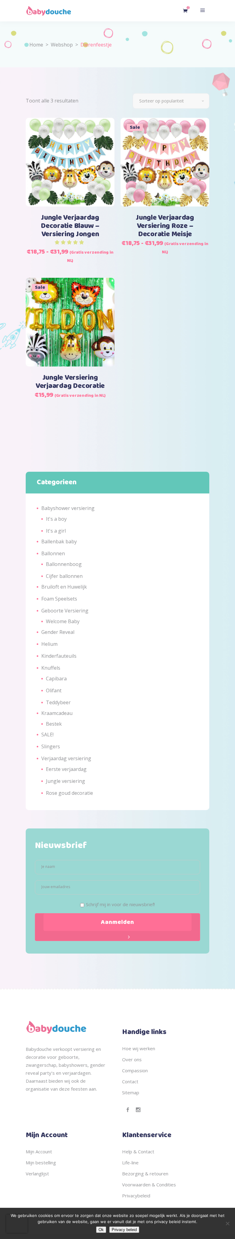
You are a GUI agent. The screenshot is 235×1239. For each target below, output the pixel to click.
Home (36, 44)
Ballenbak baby (59, 541)
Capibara (56, 678)
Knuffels (50, 667)
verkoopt (62, 1049)
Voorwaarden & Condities (149, 1184)
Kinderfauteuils (58, 656)
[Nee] (227, 1223)
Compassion (135, 1070)
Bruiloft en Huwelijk (64, 586)
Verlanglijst (37, 1173)
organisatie (37, 1089)
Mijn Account (39, 1151)
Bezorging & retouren (145, 1173)
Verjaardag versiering (66, 758)
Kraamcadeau (57, 713)
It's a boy (56, 518)
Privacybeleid (136, 1195)
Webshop (62, 44)
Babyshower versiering (68, 508)
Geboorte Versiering (64, 610)
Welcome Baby (63, 621)
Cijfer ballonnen (64, 576)
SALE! (47, 734)
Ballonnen (53, 553)
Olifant (54, 690)
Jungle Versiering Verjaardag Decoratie (70, 382)
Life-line (130, 1162)
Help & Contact (138, 1151)
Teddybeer (58, 702)
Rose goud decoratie (69, 793)
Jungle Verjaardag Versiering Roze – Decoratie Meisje (165, 226)
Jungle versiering (65, 781)
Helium (49, 644)
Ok (101, 1229)
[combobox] (171, 101)
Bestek (54, 723)
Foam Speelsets (59, 598)
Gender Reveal (57, 632)
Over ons (132, 1059)
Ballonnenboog (64, 564)
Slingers (50, 746)
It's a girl (56, 530)
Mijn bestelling (41, 1162)
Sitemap (130, 1092)
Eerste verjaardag (66, 769)
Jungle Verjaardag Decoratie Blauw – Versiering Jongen (70, 226)
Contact (130, 1081)
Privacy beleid (124, 1229)
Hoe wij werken (138, 1048)
